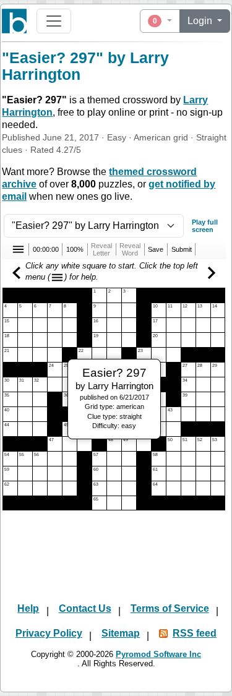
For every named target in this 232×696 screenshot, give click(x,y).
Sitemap (120, 633)
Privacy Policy (48, 633)
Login (201, 20)
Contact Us (85, 608)
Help (28, 608)
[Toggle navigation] (54, 21)
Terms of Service (170, 608)
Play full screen (205, 225)
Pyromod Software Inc (158, 654)
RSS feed (195, 633)
